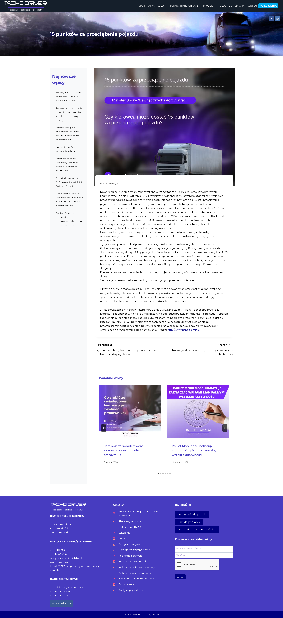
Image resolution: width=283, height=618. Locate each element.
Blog (223, 6)
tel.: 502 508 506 (60, 591)
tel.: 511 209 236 (59, 595)
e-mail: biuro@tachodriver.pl (68, 587)
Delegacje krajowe (130, 544)
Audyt (122, 538)
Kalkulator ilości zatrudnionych (137, 567)
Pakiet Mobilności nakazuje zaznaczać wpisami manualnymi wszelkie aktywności (196, 450)
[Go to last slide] (103, 428)
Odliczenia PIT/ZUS (130, 527)
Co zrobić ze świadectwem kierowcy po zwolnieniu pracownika (123, 450)
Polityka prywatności (131, 590)
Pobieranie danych (130, 555)
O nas (151, 6)
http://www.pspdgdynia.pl (183, 329)
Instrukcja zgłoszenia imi (133, 561)
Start (142, 6)
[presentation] (130, 411)
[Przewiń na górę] (276, 608)
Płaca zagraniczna (129, 521)
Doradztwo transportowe (134, 549)
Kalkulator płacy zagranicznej (136, 572)
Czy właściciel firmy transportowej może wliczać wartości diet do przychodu (125, 350)
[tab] (158, 473)
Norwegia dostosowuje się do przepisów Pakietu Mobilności (202, 350)
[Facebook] (271, 18)
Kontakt (252, 6)
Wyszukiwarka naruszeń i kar (136, 578)
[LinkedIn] (277, 18)
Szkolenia (124, 532)
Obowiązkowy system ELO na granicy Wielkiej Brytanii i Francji (69, 182)
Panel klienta (268, 6)
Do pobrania (236, 6)
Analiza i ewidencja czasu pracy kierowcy (138, 513)
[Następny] (224, 428)
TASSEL (156, 614)
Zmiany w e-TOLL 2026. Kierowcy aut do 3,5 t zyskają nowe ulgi (69, 96)
